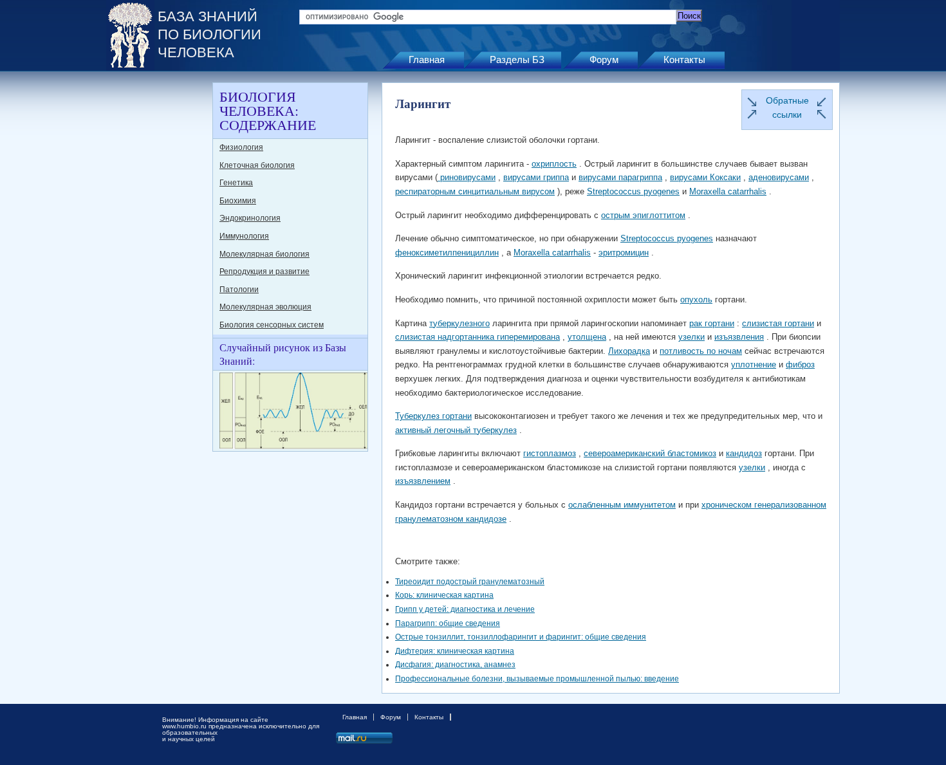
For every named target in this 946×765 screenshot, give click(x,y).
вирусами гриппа (536, 177)
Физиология (241, 147)
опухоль (696, 299)
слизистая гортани (778, 323)
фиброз (800, 364)
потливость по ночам (701, 351)
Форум (603, 59)
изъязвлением (422, 481)
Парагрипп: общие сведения (447, 623)
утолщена (587, 337)
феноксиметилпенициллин (447, 252)
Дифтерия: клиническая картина (454, 651)
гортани (718, 323)
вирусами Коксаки (705, 177)
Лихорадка (629, 351)
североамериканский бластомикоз (650, 453)
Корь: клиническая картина (444, 595)
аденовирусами (778, 177)
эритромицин (623, 252)
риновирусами (467, 177)
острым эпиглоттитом (643, 215)
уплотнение (753, 364)
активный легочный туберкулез (456, 430)
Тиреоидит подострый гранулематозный (469, 581)
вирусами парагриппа (620, 177)
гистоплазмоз (549, 453)
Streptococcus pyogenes (633, 191)
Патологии (239, 289)
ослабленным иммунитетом (622, 505)
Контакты (684, 59)
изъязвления (739, 337)
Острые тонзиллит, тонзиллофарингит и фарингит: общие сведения (520, 636)
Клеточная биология (257, 165)
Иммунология (244, 236)
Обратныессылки (787, 107)
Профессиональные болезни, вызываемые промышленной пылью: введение (537, 678)
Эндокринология (250, 218)
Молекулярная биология (264, 254)
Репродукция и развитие (264, 271)
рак (695, 323)
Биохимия (237, 200)
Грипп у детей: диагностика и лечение (465, 609)
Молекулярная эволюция (265, 306)
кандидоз (744, 453)
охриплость (554, 164)
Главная (427, 59)
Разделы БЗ (517, 59)
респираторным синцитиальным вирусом (475, 191)
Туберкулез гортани (433, 416)
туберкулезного (459, 323)
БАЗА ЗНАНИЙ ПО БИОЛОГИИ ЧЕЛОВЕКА (209, 34)
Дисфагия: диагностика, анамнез (455, 664)
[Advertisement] (157, 275)
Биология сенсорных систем (271, 324)
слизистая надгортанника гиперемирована (477, 337)
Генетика (236, 182)
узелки (691, 337)
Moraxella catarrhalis (727, 191)
